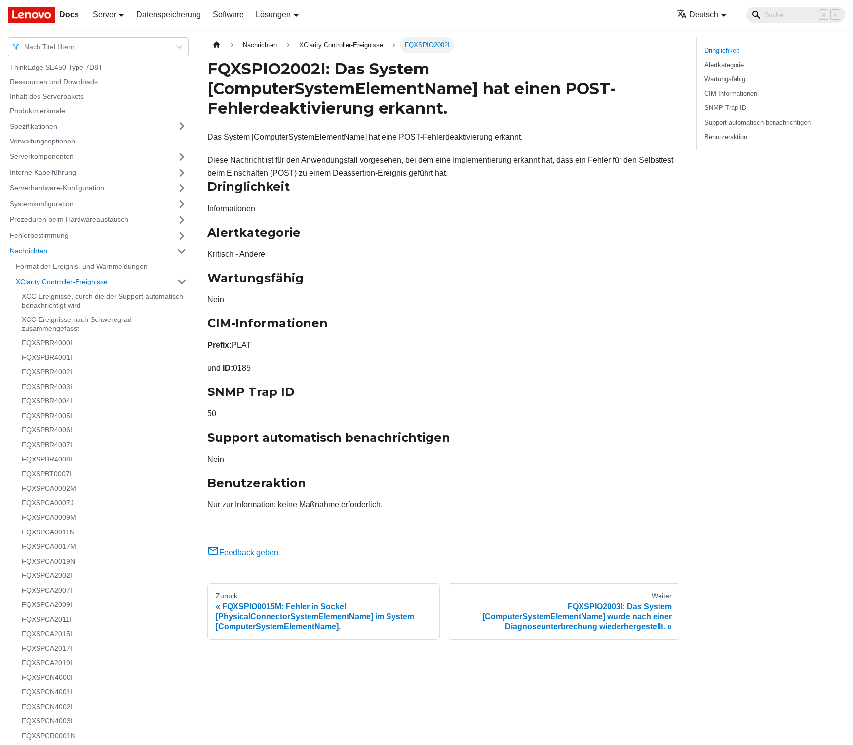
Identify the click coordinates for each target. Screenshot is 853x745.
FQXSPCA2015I (47, 634)
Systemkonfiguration (42, 204)
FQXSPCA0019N (48, 561)
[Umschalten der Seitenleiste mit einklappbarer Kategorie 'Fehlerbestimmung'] (182, 236)
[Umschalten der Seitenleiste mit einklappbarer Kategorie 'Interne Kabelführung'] (182, 172)
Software (228, 14)
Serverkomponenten (42, 156)
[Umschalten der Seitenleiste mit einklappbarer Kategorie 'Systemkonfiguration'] (182, 204)
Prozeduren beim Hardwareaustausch (69, 219)
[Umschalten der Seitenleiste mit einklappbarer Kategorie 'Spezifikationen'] (182, 126)
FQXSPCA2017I (47, 648)
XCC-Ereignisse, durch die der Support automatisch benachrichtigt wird (102, 300)
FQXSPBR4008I (47, 459)
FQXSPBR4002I (47, 372)
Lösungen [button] (273, 14)
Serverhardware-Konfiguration (57, 188)
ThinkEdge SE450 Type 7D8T (56, 67)
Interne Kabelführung (43, 172)
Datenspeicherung (168, 14)
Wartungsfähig (724, 79)
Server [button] (104, 14)
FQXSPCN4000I (47, 677)
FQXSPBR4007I (47, 445)
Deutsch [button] (703, 14)
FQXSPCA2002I (47, 575)
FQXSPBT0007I (47, 474)
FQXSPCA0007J (48, 503)
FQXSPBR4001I (47, 357)
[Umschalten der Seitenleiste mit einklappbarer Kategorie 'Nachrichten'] (182, 251)
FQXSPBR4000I (47, 343)
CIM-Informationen (730, 93)
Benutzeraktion (725, 137)
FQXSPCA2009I (47, 604)
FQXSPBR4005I (47, 416)
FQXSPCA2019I (47, 663)
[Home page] (216, 45)
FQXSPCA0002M (49, 488)
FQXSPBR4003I (47, 386)
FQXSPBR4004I (47, 401)
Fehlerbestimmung (39, 235)
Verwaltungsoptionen (42, 141)
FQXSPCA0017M (49, 546)
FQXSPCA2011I (47, 619)
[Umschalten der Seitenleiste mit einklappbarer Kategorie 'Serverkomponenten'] (182, 157)
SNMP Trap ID (725, 107)
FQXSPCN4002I (47, 706)
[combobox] (25, 46)
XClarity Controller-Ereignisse (62, 281)
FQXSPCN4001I (47, 692)
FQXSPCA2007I (47, 590)
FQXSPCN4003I (47, 721)
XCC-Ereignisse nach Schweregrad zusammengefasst (77, 324)
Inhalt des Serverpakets (47, 96)
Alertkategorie (724, 65)
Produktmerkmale (37, 111)
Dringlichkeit (721, 50)
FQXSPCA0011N (48, 532)
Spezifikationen (33, 126)
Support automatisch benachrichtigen (757, 122)
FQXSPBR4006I (47, 430)
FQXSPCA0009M (49, 517)
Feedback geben (248, 552)
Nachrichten (28, 251)
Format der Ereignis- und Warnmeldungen (82, 266)
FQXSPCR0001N (49, 736)
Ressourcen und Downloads (54, 82)
